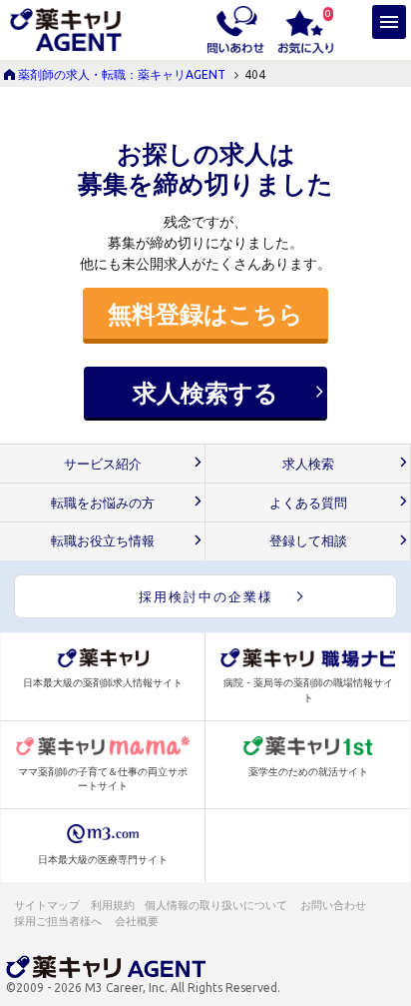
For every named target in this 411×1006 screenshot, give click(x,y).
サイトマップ (47, 905)
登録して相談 (308, 540)
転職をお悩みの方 (103, 503)
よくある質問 (308, 503)
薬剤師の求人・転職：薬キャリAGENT (121, 74)
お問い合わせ (334, 905)
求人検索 (308, 464)
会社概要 (138, 921)
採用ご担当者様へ (59, 921)
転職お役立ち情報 (103, 540)
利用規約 (113, 905)
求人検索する (205, 393)
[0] (305, 28)
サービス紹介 (103, 464)
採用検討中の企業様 (206, 596)
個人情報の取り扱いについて (217, 905)
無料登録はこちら (205, 314)
